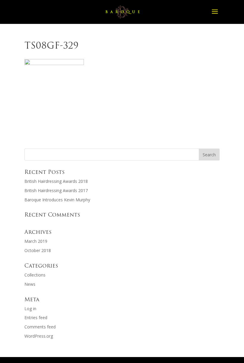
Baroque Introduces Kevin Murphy (57, 200)
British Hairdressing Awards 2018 (56, 181)
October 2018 (37, 250)
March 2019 (35, 241)
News (29, 284)
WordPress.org (38, 336)
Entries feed (35, 317)
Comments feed (40, 327)
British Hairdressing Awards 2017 (56, 190)
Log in (30, 308)
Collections (35, 275)
